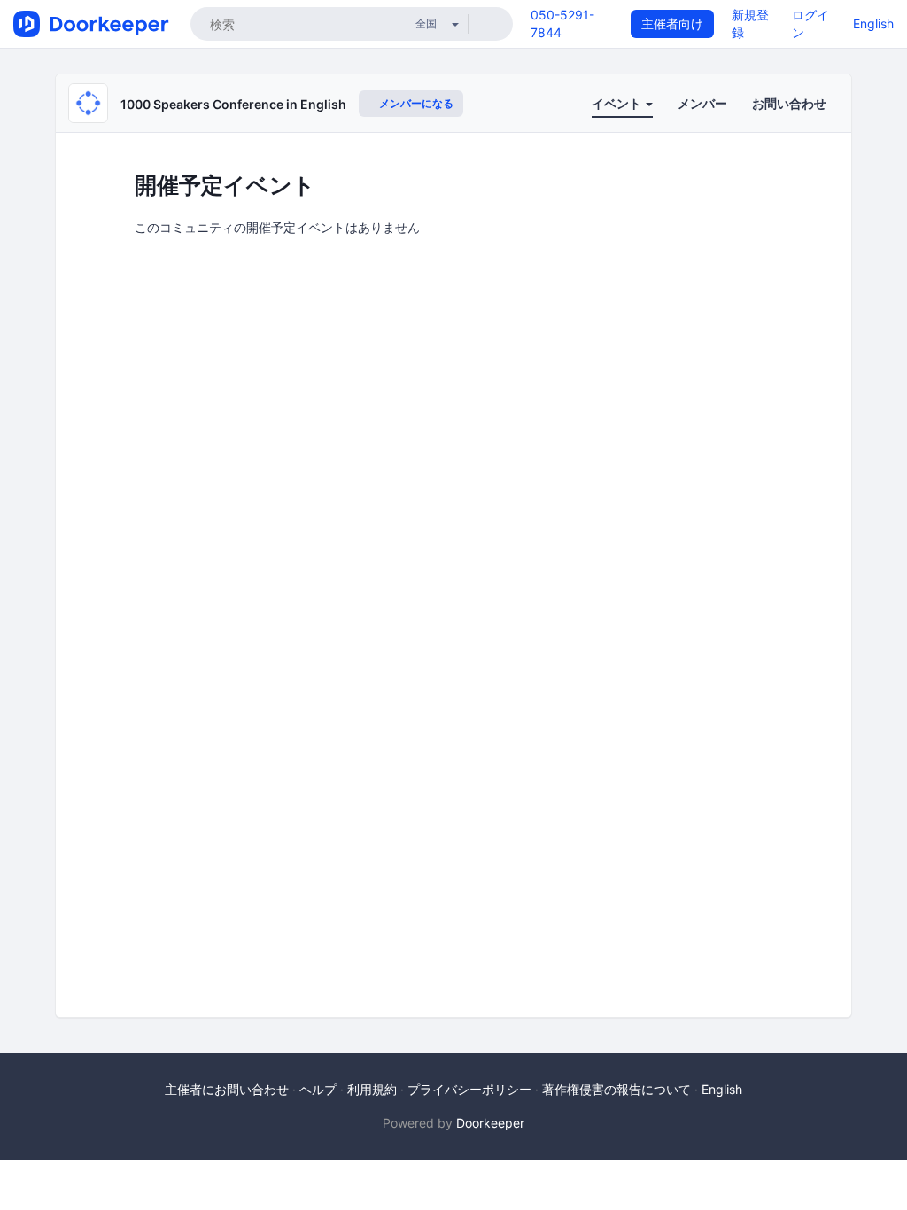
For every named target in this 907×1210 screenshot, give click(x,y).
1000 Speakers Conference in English (233, 104)
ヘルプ (318, 1089)
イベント (618, 103)
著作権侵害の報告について (616, 1089)
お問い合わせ (789, 103)
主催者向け (672, 23)
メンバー (702, 103)
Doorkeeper (490, 1122)
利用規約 (372, 1089)
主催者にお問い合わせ (227, 1089)
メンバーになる (415, 103)
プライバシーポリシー (469, 1089)
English (873, 23)
